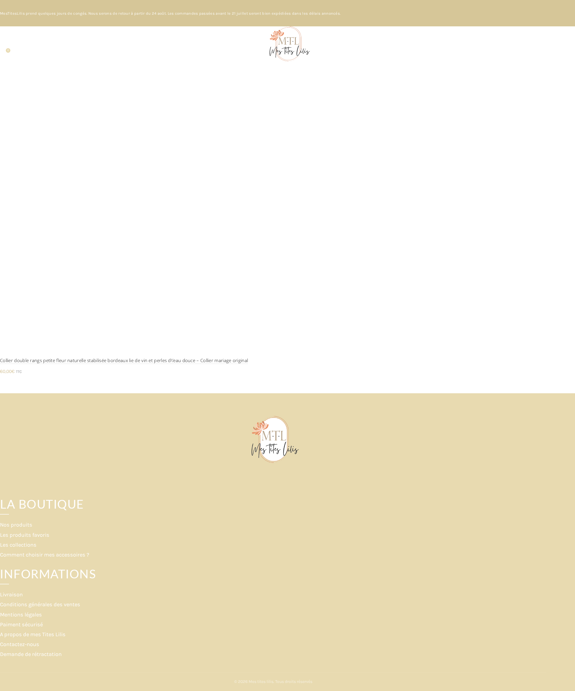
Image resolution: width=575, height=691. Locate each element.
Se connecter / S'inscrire (541, 48)
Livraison (11, 594)
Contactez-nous (19, 644)
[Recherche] (5, 44)
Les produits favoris (24, 535)
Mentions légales (21, 614)
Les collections (18, 545)
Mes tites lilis (261, 681)
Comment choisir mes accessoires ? (44, 554)
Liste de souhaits (8, 50)
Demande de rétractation (31, 654)
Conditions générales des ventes (40, 604)
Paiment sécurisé (21, 624)
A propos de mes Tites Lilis (33, 634)
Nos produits (16, 524)
